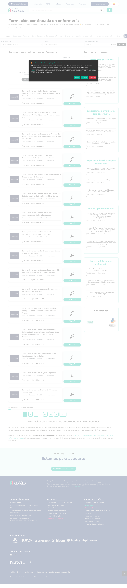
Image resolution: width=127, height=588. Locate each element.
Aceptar (77, 77)
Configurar (93, 77)
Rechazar (84, 77)
